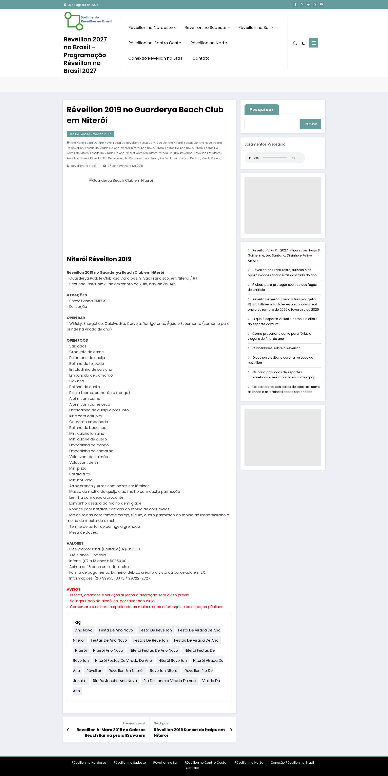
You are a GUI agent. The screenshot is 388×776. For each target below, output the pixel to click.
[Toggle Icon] (313, 43)
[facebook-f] (295, 4)
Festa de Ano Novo (98, 143)
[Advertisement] (283, 205)
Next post (162, 723)
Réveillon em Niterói (207, 153)
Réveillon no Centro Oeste (155, 43)
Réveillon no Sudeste (206, 27)
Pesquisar (262, 109)
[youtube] (321, 4)
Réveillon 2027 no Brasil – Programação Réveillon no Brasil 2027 (85, 55)
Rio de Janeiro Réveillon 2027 (90, 134)
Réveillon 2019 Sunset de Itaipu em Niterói (189, 732)
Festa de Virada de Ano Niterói (161, 143)
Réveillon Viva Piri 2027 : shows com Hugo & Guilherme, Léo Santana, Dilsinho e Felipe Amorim (284, 255)
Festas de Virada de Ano (102, 148)
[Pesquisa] (295, 42)
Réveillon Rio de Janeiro (106, 158)
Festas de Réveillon (150, 640)
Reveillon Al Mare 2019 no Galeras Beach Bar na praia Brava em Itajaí (111, 732)
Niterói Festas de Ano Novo (174, 148)
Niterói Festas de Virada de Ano (102, 153)
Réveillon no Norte (208, 43)
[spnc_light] (303, 43)
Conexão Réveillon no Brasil (156, 58)
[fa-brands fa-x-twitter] (302, 4)
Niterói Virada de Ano (164, 153)
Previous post (134, 723)
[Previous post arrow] (68, 730)
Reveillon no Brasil (83, 166)
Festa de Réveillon (126, 143)
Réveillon (186, 153)
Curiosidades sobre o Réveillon (276, 348)
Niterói (125, 148)
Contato (201, 58)
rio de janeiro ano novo (141, 158)
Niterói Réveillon (137, 153)
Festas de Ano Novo (198, 143)
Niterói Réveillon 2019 (99, 259)
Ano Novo (77, 143)
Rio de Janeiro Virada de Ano (180, 158)
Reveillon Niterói (78, 158)
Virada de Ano (211, 158)
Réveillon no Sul (253, 27)
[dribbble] (308, 4)
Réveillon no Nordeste (150, 27)
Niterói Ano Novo (142, 148)
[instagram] (315, 4)
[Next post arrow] (231, 730)
